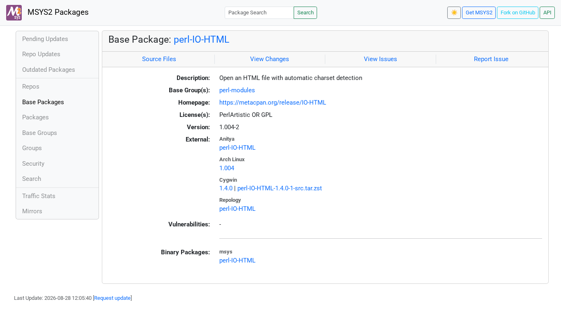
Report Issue (491, 59)
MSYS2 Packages (57, 12)
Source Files (159, 59)
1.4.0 (225, 188)
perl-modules (237, 90)
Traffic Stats (38, 196)
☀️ (454, 12)
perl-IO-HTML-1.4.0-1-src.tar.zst (279, 188)
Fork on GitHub (518, 12)
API (547, 12)
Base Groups (39, 133)
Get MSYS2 (479, 12)
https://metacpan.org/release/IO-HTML (272, 102)
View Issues (380, 59)
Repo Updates (41, 54)
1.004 (226, 168)
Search (305, 12)
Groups (32, 148)
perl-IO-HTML (201, 39)
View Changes (269, 59)
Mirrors (32, 211)
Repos (30, 86)
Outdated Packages (48, 69)
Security (33, 163)
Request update (112, 298)
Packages (35, 117)
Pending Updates (45, 39)
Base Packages (43, 102)
